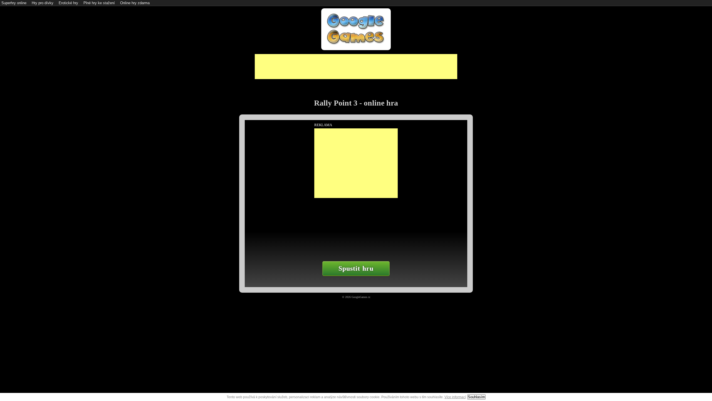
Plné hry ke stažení (99, 3)
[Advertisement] (356, 66)
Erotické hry (68, 3)
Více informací (455, 397)
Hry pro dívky (42, 3)
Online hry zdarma (135, 3)
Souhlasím (476, 397)
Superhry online (13, 3)
